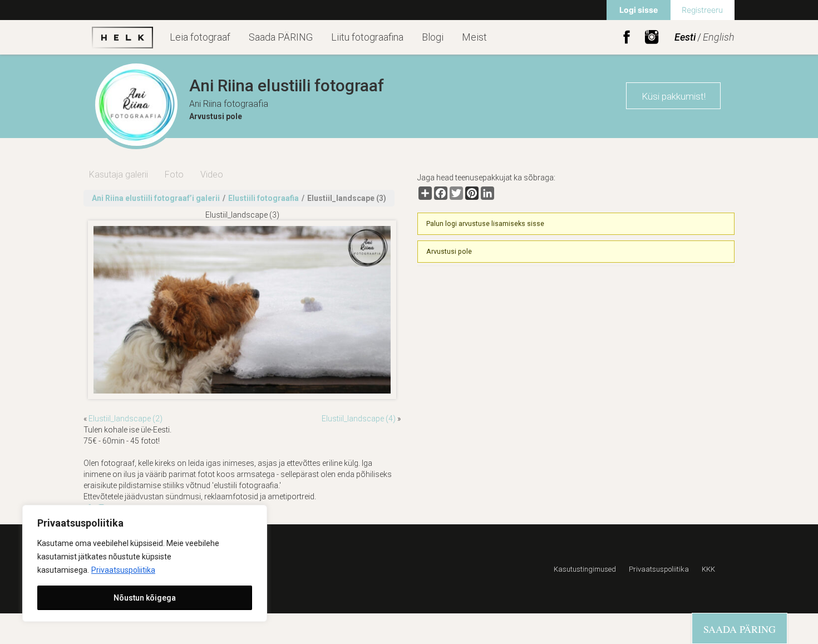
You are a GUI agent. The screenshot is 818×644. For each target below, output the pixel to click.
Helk (122, 37)
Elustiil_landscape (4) (359, 418)
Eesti (685, 37)
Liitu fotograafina (367, 37)
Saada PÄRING (281, 37)
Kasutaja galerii (118, 174)
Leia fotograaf (200, 37)
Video (211, 174)
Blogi (433, 37)
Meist (474, 37)
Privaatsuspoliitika (123, 570)
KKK (708, 569)
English (719, 37)
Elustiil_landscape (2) (125, 418)
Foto (174, 174)
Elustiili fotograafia (263, 198)
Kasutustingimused (585, 569)
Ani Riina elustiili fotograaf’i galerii (156, 198)
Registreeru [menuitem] (702, 9)
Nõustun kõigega (145, 597)
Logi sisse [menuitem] (638, 9)
